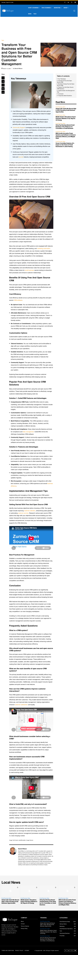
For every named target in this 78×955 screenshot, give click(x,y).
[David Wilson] (13, 856)
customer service (23, 513)
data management (28, 432)
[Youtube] (75, 2)
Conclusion (61, 94)
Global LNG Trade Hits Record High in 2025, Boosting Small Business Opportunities (66, 110)
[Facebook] (65, 2)
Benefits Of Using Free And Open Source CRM (65, 84)
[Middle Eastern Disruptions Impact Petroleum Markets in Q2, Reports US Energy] (29, 891)
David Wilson (18, 68)
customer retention (29, 511)
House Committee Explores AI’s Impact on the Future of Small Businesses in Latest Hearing (65, 144)
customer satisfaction (21, 705)
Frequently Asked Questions (65, 95)
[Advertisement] (39, 28)
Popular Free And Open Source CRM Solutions (65, 87)
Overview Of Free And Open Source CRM (64, 81)
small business (29, 270)
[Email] (3, 92)
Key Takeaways (62, 79)
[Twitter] (71, 2)
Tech (3, 40)
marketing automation (43, 248)
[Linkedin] (68, 2)
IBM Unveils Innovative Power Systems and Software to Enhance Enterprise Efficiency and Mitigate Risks (66, 135)
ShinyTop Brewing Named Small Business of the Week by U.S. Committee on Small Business (65, 126)
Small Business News (60, 107)
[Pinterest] (3, 85)
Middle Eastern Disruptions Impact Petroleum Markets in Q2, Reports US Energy (66, 118)
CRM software (18, 300)
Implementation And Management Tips (66, 91)
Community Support (19, 127)
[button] (74, 11)
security (21, 157)
